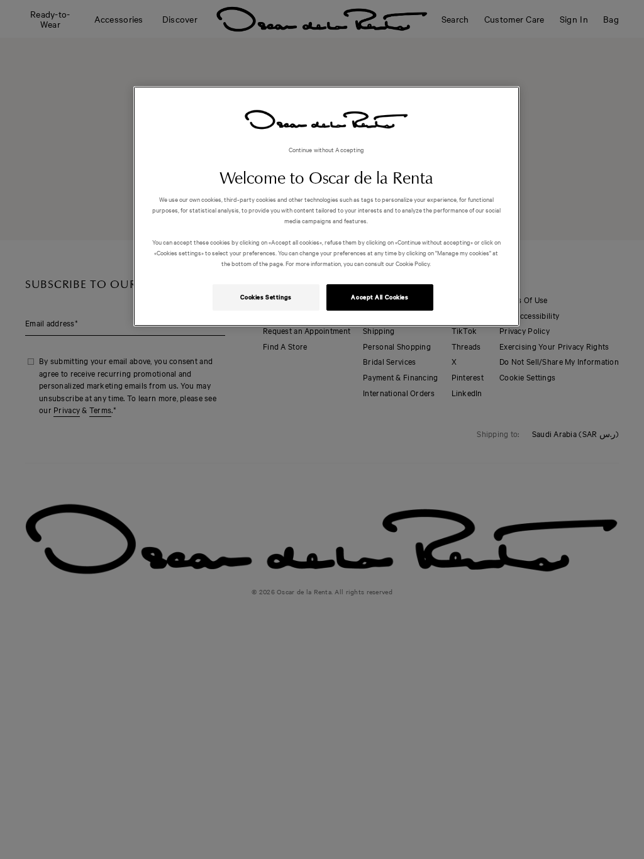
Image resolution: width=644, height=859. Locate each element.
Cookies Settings (266, 296)
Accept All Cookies (379, 296)
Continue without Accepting (327, 149)
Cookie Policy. (412, 263)
